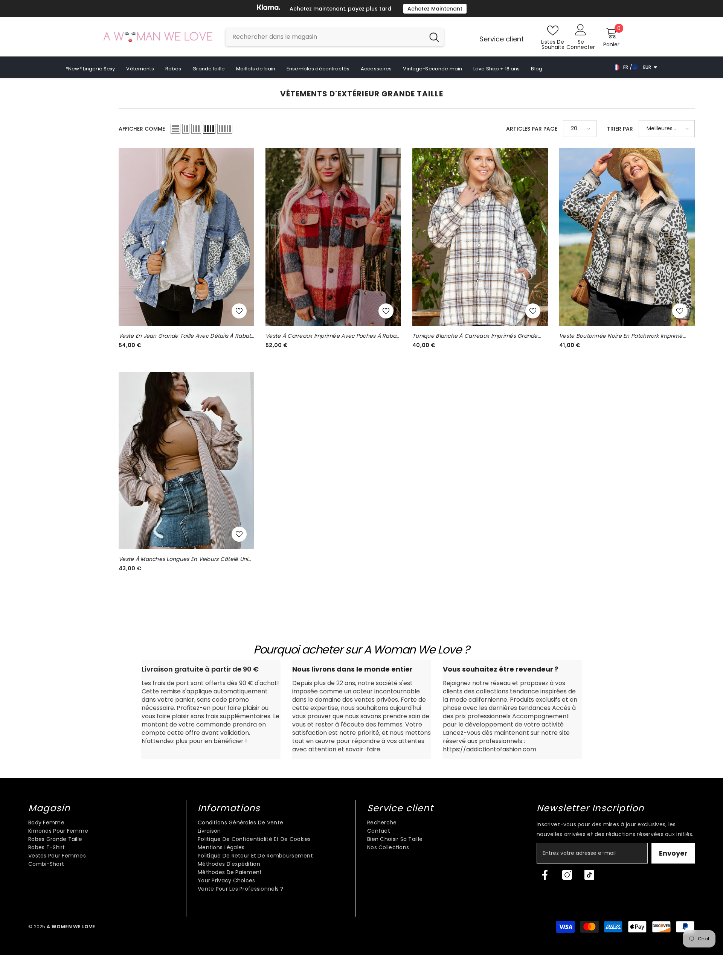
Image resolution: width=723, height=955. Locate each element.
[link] (211, 709)
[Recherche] (335, 37)
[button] (175, 129)
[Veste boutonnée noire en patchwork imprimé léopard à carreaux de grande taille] (627, 237)
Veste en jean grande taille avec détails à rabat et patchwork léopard (185, 336)
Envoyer (673, 853)
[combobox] (325, 37)
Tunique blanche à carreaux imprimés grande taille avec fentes (475, 336)
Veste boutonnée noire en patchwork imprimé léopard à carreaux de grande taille (621, 336)
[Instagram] (567, 875)
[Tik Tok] (589, 875)
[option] (361, 8)
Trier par (620, 129)
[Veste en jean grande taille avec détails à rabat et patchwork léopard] (186, 237)
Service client (501, 39)
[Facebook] (545, 875)
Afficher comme (142, 129)
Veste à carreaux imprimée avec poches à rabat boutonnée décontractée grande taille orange (331, 336)
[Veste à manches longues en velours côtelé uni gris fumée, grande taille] (186, 461)
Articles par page (531, 129)
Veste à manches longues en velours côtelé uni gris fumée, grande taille (183, 559)
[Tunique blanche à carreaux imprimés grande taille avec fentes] (480, 237)
